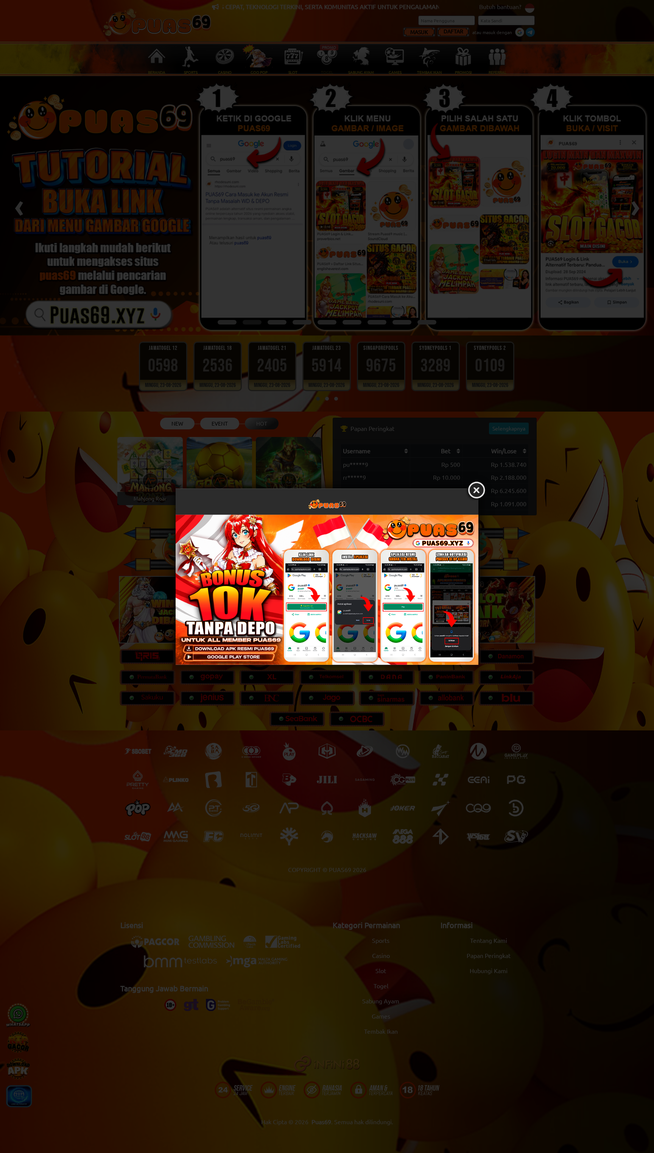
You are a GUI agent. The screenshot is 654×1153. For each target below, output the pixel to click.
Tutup (476, 490)
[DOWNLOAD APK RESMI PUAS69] (327, 590)
